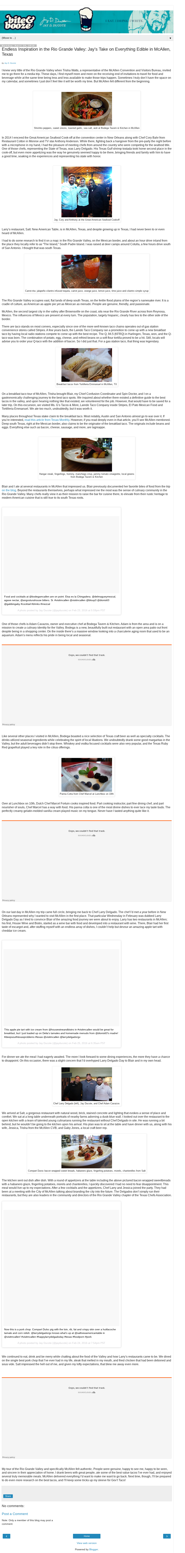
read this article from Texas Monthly (47, 419)
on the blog (9, 490)
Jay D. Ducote (10, 63)
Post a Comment (15, 1514)
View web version (87, 1543)
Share (8, 1496)
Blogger (93, 1549)
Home (87, 1536)
